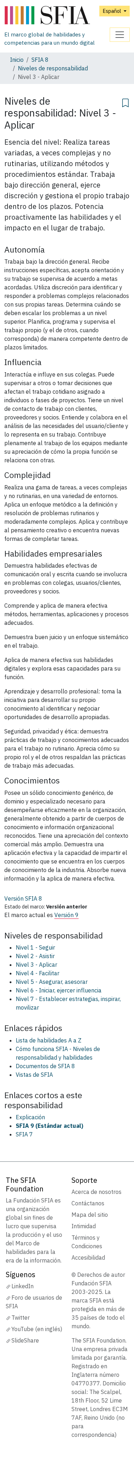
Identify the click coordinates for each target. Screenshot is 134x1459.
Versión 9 (66, 914)
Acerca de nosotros (96, 1191)
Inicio (17, 59)
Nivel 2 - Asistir (35, 956)
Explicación (30, 1117)
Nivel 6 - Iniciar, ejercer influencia (58, 990)
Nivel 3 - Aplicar (36, 964)
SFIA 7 (24, 1134)
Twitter (20, 1317)
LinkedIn (22, 1286)
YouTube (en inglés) (36, 1329)
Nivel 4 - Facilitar (37, 973)
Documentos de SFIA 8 (45, 1066)
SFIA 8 (40, 59)
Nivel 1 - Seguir (35, 947)
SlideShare (25, 1340)
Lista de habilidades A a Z (48, 1040)
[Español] (57, 15)
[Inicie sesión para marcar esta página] (125, 102)
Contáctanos (87, 1203)
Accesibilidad (88, 1257)
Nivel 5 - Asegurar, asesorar (52, 981)
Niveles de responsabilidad (53, 68)
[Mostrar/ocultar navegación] (120, 35)
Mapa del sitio (89, 1214)
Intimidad (83, 1226)
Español (112, 11)
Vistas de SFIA (34, 1074)
